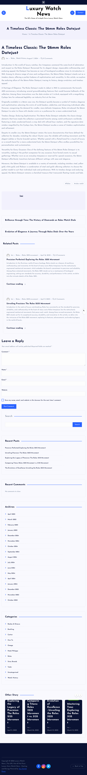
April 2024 (11, 578)
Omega (10, 645)
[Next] (80, 695)
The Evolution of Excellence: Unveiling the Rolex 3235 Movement (28, 468)
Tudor (10, 667)
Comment (5, 352)
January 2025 (12, 530)
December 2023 (13, 589)
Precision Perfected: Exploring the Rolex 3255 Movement (25, 448)
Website (4, 390)
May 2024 (11, 573)
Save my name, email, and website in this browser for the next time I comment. (33, 400)
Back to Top (79, 766)
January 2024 (12, 584)
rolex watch (79, 184)
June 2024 (11, 568)
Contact (80, 12)
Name (4, 369)
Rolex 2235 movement (30, 299)
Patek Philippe (13, 651)
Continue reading (15, 284)
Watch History (21, 58)
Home (24, 34)
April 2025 (11, 514)
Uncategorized (13, 672)
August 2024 (12, 557)
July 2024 (11, 562)
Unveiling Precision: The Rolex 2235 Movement (22, 453)
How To (10, 640)
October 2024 (13, 546)
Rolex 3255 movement (30, 255)
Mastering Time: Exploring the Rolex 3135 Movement (73, 713)
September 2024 (13, 552)
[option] (13, 717)
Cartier (10, 634)
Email (4, 380)
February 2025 (13, 525)
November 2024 (13, 541)
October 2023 (13, 600)
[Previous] (76, 695)
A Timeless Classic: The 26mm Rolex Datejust (47, 34)
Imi (7, 58)
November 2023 (13, 595)
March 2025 (12, 519)
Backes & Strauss (14, 624)
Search (8, 416)
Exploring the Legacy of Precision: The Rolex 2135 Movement (27, 458)
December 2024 (13, 535)
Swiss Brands (12, 661)
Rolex (13, 58)
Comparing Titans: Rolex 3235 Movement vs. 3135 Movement (26, 463)
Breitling (11, 629)
